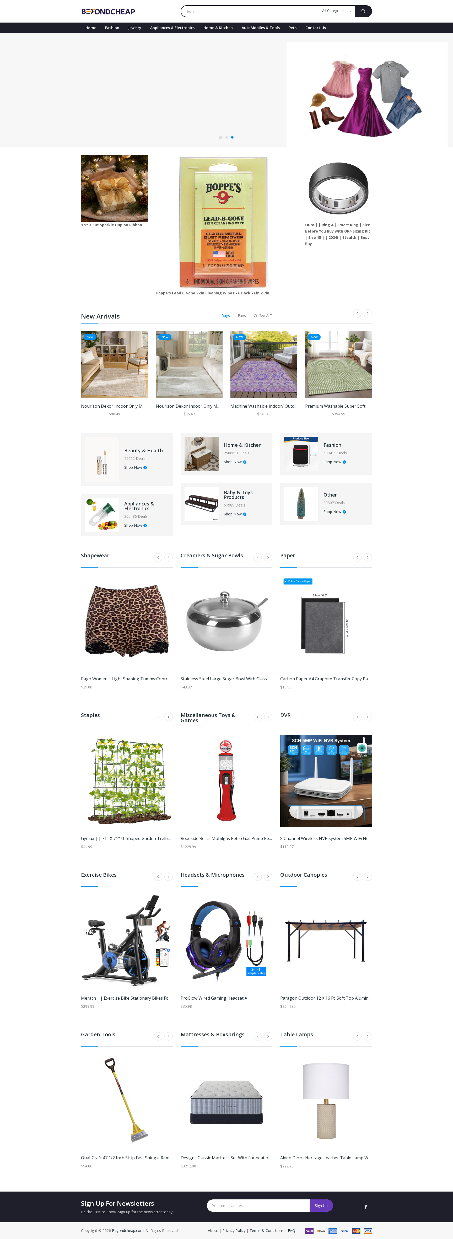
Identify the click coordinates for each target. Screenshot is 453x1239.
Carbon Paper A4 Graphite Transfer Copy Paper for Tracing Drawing (348, 679)
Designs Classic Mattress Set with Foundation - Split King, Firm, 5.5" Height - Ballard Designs (271, 1158)
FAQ (291, 1230)
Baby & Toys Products (238, 494)
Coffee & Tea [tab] (265, 315)
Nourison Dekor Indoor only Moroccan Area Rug (129, 406)
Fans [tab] (242, 315)
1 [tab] (221, 137)
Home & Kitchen (218, 27)
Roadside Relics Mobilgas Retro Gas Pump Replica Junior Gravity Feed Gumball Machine (266, 838)
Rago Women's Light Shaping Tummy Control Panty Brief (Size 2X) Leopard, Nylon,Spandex (171, 679)
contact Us (315, 27)
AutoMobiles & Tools (261, 27)
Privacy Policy (233, 1230)
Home (90, 27)
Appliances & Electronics (172, 27)
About (213, 1230)
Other (330, 495)
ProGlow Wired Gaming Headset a (214, 998)
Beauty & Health (143, 450)
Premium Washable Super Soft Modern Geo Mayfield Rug (361, 406)
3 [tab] (232, 137)
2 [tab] (226, 137)
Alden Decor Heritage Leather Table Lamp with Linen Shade (339, 1158)
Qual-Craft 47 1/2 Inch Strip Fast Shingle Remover (129, 1158)
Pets (292, 27)
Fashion (112, 27)
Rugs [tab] (226, 315)
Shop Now (133, 468)
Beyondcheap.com (128, 1230)
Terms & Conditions (267, 1230)
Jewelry (134, 27)
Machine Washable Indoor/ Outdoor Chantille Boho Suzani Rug (292, 406)
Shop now (93, 116)
